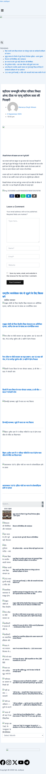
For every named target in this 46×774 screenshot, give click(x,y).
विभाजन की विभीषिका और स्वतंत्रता (15, 59)
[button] (23, 10)
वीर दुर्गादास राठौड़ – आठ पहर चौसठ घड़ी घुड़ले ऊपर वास (22, 64)
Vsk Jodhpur (5, 1)
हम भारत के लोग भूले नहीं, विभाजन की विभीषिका (19, 62)
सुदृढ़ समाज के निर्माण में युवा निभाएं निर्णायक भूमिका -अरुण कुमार (24, 56)
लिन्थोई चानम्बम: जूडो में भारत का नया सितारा (18, 422)
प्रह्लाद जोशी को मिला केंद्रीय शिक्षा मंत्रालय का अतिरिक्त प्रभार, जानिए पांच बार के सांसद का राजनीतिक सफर (22, 325)
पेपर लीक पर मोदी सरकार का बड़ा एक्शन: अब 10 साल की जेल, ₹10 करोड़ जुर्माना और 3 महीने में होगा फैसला (22, 358)
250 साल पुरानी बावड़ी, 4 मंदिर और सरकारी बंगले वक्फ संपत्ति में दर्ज (25, 72)
